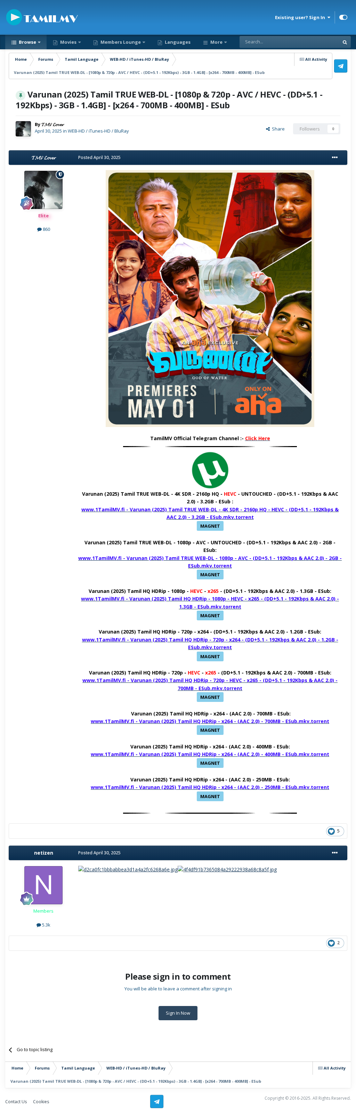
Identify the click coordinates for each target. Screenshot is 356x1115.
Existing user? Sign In (301, 17)
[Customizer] (343, 17)
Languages (177, 42)
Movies (67, 42)
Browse (27, 42)
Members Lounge (120, 42)
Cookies (41, 1102)
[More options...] (335, 157)
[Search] (345, 42)
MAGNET (210, 526)
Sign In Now (178, 1013)
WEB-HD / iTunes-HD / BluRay (98, 131)
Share (277, 129)
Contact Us (16, 1102)
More (216, 42)
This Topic (319, 42)
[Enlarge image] (210, 298)
